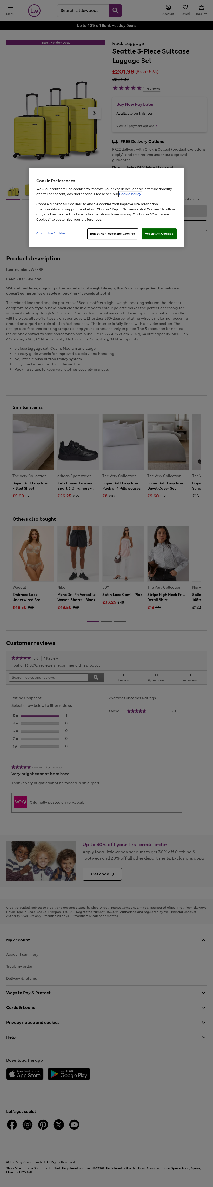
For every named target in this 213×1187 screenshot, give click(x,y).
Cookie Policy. (130, 194)
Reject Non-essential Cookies (112, 234)
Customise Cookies (51, 233)
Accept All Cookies (159, 234)
